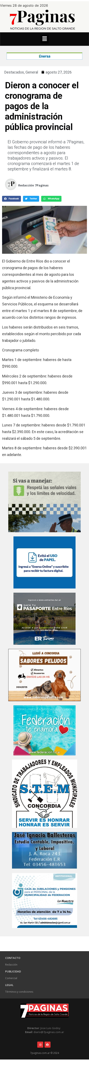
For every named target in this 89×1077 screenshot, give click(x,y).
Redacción (11, 964)
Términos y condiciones (19, 991)
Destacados (14, 72)
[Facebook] (47, 1045)
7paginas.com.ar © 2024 (44, 1053)
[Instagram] (40, 1045)
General (31, 72)
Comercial (11, 978)
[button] (44, 39)
